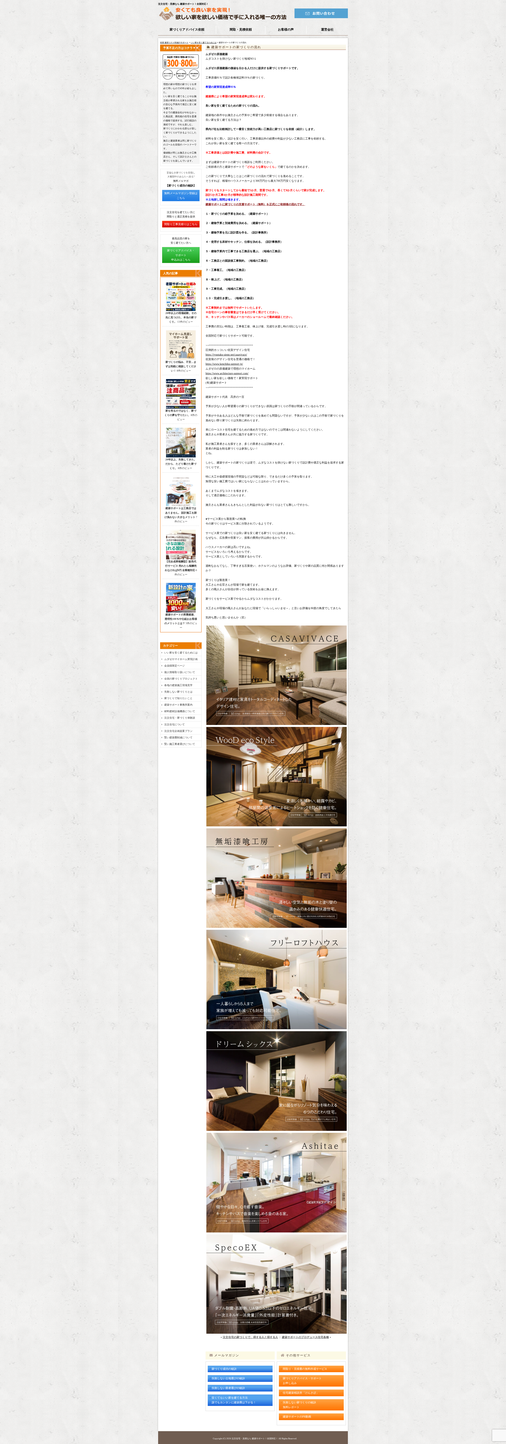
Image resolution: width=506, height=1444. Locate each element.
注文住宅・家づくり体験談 (179, 717)
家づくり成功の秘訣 (224, 1368)
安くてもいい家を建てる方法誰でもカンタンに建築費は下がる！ (234, 1400)
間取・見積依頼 (241, 29)
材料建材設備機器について (179, 711)
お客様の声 (286, 29)
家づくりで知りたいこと (178, 698)
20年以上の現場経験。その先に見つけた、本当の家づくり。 (180, 317)
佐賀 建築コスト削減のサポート (174, 42)
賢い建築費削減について (178, 737)
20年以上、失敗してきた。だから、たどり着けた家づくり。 (180, 464)
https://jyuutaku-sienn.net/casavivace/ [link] (226, 354)
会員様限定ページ (174, 665)
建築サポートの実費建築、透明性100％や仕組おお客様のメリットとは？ (180, 619)
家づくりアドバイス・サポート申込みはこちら (181, 255)
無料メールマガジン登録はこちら (180, 195)
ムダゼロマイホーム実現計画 (181, 659)
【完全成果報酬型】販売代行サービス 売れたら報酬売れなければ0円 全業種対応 (181, 566)
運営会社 (327, 29)
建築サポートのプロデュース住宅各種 (305, 1337)
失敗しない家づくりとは (178, 691)
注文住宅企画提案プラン (178, 730)
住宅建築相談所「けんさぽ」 (301, 1392)
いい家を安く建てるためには (203, 42)
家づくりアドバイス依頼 (187, 29)
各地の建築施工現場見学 (178, 685)
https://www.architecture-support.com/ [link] (227, 373)
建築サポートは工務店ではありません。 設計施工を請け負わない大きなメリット (180, 512)
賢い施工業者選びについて (179, 744)
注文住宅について (174, 724)
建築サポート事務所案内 (178, 704)
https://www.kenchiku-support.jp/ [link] (224, 363)
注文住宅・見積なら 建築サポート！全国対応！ (255, 1438)
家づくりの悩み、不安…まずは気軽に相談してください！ (180, 366)
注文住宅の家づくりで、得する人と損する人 (250, 1337)
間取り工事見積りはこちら (180, 224)
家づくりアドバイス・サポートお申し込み (302, 1381)
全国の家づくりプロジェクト (181, 678)
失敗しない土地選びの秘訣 (228, 1378)
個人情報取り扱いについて (179, 672)
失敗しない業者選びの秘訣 (228, 1388)
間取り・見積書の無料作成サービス (305, 1368)
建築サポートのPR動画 (297, 1416)
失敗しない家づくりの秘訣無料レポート (299, 1405)
